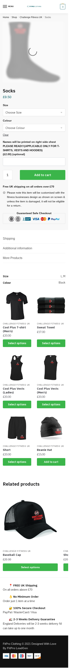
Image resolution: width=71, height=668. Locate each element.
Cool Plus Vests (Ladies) (13, 390)
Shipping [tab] (9, 238)
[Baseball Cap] (30, 519)
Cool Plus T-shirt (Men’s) (14, 329)
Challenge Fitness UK (31, 17)
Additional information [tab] (17, 248)
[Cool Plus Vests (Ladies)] (17, 367)
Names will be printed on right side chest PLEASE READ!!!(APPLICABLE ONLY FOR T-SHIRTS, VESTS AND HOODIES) (31, 148)
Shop (14, 17)
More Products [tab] (12, 258)
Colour (7, 120)
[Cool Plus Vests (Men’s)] (51, 367)
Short (7, 450)
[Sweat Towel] (51, 306)
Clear (6, 134)
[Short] (17, 428)
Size (5, 105)
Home (6, 17)
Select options (17, 343)
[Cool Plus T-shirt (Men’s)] (17, 306)
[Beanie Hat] (51, 428)
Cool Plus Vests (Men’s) (48, 390)
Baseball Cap (12, 555)
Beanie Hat (44, 450)
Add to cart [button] (51, 462)
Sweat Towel (46, 327)
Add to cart (42, 175)
